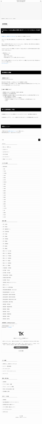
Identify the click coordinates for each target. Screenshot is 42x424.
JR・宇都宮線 (5, 238)
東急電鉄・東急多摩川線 (7, 306)
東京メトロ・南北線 (6, 260)
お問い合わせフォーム (12, 131)
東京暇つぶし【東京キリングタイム (8, 36)
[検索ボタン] (41, 1)
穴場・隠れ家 (5, 154)
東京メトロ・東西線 (6, 265)
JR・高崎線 (5, 248)
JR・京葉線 (5, 236)
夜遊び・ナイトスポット (7, 159)
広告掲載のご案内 (6, 391)
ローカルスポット (6, 156)
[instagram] (21, 351)
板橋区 (5, 212)
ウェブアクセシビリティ (7, 409)
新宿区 (5, 177)
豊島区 (5, 190)
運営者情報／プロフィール (21, 347)
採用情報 (4, 381)
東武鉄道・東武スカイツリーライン (9, 282)
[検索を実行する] (39, 140)
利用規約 (4, 399)
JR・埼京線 (5, 226)
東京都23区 (5, 166)
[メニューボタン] (1, 1)
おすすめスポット (6, 151)
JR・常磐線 (5, 241)
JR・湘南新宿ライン (6, 229)
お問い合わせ (5, 411)
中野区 (5, 188)
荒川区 (5, 214)
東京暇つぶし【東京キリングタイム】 (10, 363)
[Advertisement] (21, 10)
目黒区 (5, 184)
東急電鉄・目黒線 (6, 316)
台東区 (5, 201)
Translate (10, 327)
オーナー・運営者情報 (7, 366)
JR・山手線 (5, 224)
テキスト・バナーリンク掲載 (8, 386)
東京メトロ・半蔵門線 (7, 258)
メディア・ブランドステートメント (9, 371)
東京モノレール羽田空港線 (8, 287)
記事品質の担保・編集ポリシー (8, 404)
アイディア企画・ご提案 (7, 384)
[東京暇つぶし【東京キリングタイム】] (21, 1)
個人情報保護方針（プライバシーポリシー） (11, 402)
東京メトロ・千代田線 (7, 255)
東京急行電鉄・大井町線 (7, 275)
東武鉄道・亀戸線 (6, 318)
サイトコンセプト (5, 63)
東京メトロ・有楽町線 (7, 263)
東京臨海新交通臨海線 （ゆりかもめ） (10, 289)
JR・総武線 (5, 246)
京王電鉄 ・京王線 (6, 270)
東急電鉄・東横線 (6, 309)
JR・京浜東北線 (6, 231)
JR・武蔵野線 (5, 243)
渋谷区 (5, 175)
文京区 (5, 195)
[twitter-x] (19, 351)
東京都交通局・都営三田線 (8, 301)
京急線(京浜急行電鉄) (7, 277)
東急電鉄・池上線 (6, 311)
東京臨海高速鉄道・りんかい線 (8, 292)
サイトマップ (5, 373)
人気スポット (5, 149)
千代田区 (5, 173)
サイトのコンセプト (6, 368)
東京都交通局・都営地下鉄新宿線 (9, 294)
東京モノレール (6, 284)
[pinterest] (22, 351)
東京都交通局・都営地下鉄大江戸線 (9, 299)
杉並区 (5, 186)
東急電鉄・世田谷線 (6, 304)
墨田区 (5, 197)
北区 (4, 210)
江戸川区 (5, 208)
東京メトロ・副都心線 (7, 253)
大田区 (5, 199)
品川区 (5, 179)
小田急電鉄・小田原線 (7, 267)
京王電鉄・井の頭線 (6, 272)
